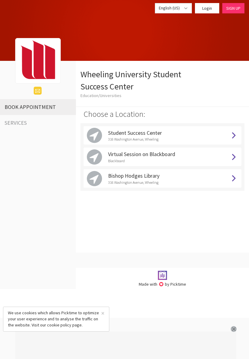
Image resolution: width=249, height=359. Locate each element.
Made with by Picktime (162, 284)
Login (207, 8)
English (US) (170, 8)
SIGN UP (233, 8)
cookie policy (59, 325)
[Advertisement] (125, 345)
